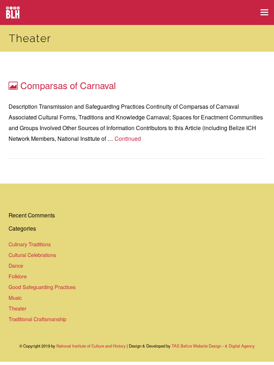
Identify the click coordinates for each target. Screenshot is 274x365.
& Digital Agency (240, 346)
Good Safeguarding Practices (42, 287)
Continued (128, 138)
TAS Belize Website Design (196, 346)
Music (15, 297)
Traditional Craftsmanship (37, 319)
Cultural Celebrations (32, 254)
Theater (17, 308)
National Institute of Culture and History (91, 346)
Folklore (18, 276)
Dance (16, 265)
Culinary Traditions (30, 244)
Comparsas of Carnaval (68, 85)
